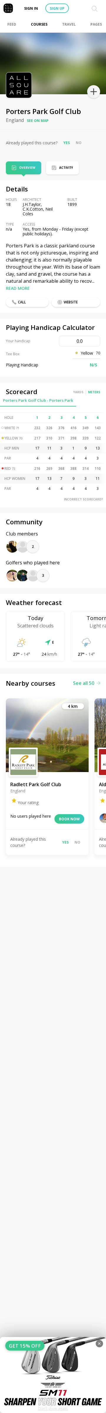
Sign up (57, 8)
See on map (38, 120)
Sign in (31, 8)
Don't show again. (53, 1408)
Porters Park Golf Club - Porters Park (38, 400)
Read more (18, 288)
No (79, 142)
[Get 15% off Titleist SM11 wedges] (53, 1375)
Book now (69, 819)
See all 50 (83, 683)
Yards (78, 392)
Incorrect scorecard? (83, 499)
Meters (94, 392)
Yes (66, 142)
